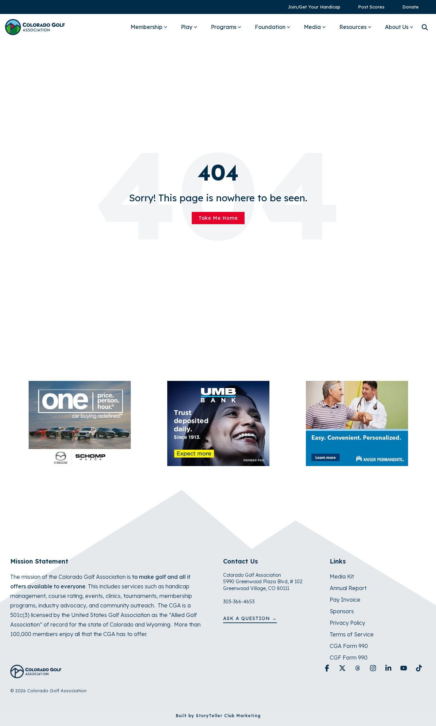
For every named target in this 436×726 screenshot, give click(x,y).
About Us (396, 27)
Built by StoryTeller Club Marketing (218, 715)
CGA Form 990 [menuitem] (349, 646)
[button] (328, 668)
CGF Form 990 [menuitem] (349, 657)
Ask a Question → (250, 618)
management (28, 595)
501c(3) (20, 615)
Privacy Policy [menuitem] (347, 622)
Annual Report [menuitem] (348, 588)
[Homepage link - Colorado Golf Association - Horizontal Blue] (35, 674)
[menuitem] (311, 7)
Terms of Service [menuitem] (352, 634)
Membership (146, 27)
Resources (353, 27)
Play (186, 27)
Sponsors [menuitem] (342, 611)
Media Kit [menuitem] (342, 576)
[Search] (424, 27)
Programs (223, 27)
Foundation (270, 27)
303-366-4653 (238, 602)
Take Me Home (218, 218)
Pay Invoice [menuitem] (345, 599)
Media (312, 27)
